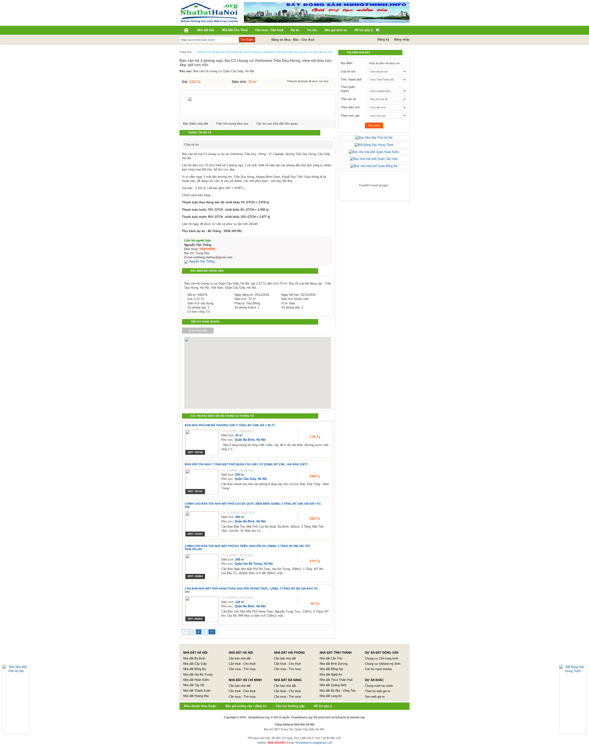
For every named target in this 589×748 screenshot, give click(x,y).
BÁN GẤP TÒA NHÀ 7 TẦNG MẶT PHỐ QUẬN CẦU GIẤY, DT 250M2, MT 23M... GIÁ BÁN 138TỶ (246, 464)
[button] (250, 366)
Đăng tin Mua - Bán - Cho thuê (292, 39)
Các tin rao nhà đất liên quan (277, 123)
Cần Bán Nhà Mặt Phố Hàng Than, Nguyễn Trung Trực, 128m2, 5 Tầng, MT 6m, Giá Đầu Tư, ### (251, 590)
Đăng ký (383, 39)
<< (185, 631)
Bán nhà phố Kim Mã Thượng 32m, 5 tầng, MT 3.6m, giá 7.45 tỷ (230, 425)
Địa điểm (346, 63)
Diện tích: (239, 81)
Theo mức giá (350, 115)
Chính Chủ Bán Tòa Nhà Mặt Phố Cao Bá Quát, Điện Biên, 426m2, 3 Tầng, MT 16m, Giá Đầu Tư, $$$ (253, 505)
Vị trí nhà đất (197, 330)
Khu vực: (185, 71)
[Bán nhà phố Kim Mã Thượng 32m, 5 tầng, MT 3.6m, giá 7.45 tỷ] (202, 442)
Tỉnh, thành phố (351, 79)
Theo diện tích (350, 107)
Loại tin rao (348, 71)
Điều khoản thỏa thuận (200, 706)
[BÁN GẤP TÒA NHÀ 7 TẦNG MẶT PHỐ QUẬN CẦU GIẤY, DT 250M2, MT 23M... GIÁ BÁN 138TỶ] (202, 482)
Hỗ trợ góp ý (323, 706)
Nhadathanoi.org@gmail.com (313, 742)
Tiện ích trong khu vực (232, 123)
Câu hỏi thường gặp (290, 706)
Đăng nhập (402, 39)
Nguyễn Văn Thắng (201, 261)
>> (212, 631)
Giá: (185, 81)
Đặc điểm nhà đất (195, 123)
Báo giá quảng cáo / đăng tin (246, 706)
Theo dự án (348, 99)
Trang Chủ (185, 52)
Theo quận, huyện (348, 89)
